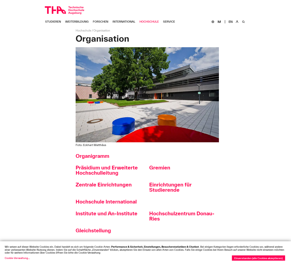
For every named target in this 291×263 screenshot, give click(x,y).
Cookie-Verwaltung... (17, 258)
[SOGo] (213, 22)
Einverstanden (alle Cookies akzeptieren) (258, 258)
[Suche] (243, 22)
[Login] (237, 22)
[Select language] (231, 22)
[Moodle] (219, 22)
